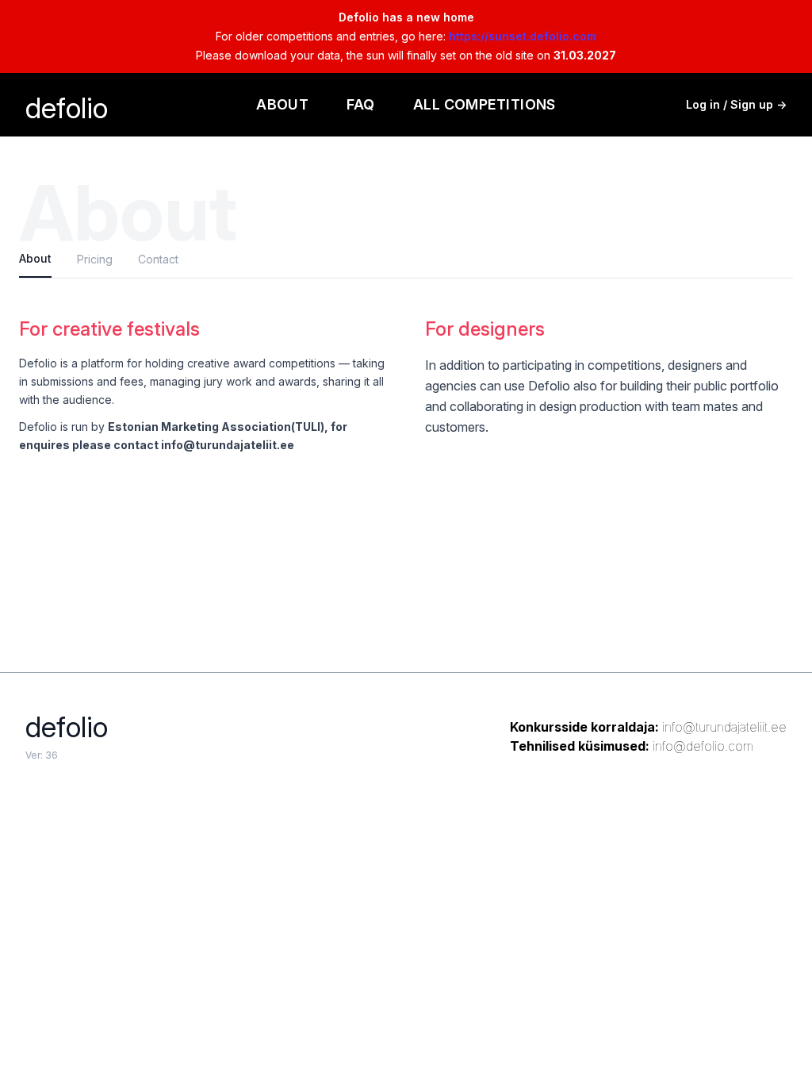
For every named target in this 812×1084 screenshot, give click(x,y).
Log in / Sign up (736, 104)
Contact (158, 259)
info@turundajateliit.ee (724, 727)
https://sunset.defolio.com (522, 36)
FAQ (360, 104)
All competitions (484, 104)
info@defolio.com (703, 746)
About (282, 104)
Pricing (95, 259)
